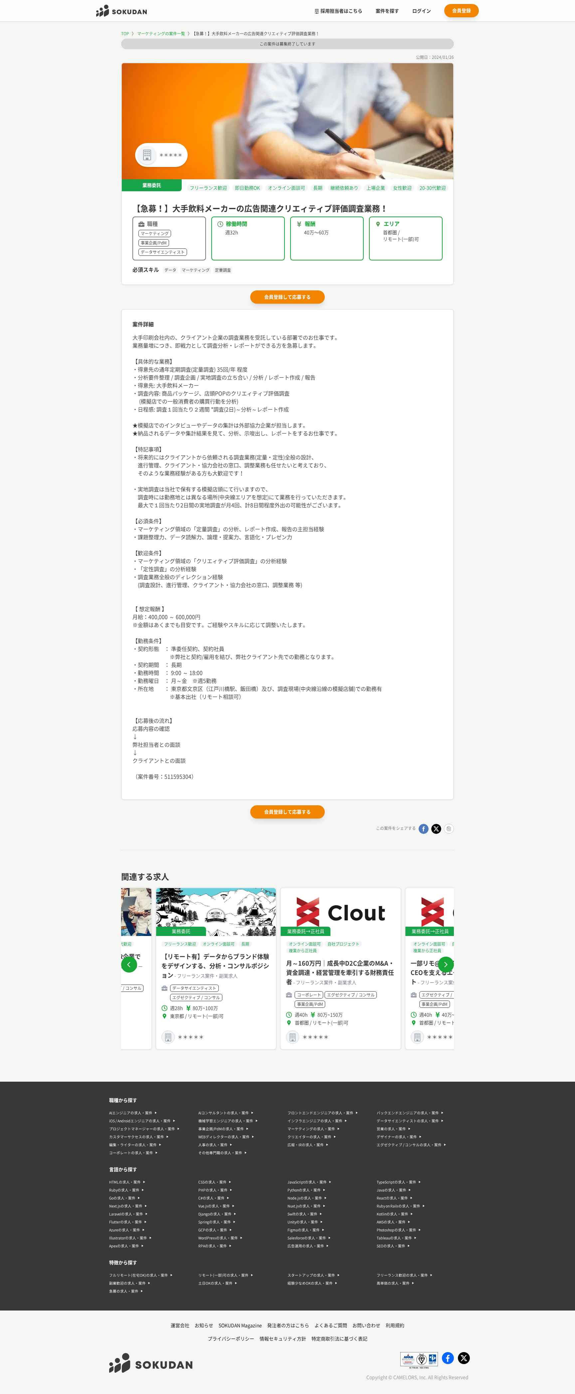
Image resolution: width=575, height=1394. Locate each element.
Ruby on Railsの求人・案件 (398, 1206)
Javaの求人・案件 (391, 1190)
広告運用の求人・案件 (306, 1246)
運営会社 (180, 1325)
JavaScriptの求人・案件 (307, 1182)
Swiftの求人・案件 (302, 1214)
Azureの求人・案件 (124, 1230)
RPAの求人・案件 (212, 1246)
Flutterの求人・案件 (125, 1222)
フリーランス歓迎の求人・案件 (402, 1275)
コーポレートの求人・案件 (131, 1153)
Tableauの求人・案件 (394, 1238)
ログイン (421, 11)
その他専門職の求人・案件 (220, 1153)
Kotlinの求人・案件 (392, 1214)
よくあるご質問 (330, 1325)
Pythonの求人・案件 (304, 1190)
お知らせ (204, 1325)
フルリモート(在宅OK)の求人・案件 (138, 1275)
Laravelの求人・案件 (126, 1214)
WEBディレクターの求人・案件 (224, 1137)
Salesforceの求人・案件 (307, 1238)
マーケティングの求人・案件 (311, 1129)
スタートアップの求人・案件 (311, 1275)
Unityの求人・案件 (303, 1222)
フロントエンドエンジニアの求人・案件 (320, 1113)
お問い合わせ (366, 1325)
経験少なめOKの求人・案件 (310, 1283)
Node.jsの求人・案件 (305, 1198)
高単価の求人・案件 (393, 1283)
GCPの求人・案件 (212, 1230)
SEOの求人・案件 (391, 1246)
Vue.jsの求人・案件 (214, 1206)
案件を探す (387, 11)
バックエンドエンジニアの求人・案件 (408, 1113)
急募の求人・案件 (123, 1291)
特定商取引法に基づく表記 (339, 1338)
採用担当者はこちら (341, 11)
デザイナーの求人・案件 (397, 1137)
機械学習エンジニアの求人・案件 (225, 1121)
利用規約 (395, 1325)
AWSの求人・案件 (391, 1222)
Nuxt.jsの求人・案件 (304, 1206)
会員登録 (461, 10)
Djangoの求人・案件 (215, 1214)
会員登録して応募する (287, 297)
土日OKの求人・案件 (215, 1283)
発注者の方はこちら (288, 1325)
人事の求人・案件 (213, 1145)
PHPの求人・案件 (213, 1190)
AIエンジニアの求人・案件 (130, 1113)
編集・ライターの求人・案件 (133, 1145)
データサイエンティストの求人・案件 (408, 1121)
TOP (125, 34)
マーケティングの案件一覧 (161, 34)
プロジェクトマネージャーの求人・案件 (142, 1129)
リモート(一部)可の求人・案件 (223, 1275)
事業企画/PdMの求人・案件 (221, 1129)
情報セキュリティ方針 (283, 1338)
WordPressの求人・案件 (218, 1238)
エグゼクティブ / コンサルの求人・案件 (409, 1145)
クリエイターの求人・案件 (309, 1137)
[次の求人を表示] (446, 965)
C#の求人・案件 (211, 1198)
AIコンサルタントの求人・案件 (223, 1113)
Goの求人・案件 (122, 1198)
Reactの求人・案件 (392, 1198)
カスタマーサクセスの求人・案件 (136, 1137)
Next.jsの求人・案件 (125, 1206)
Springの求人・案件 (214, 1222)
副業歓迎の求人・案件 (127, 1283)
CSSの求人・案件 (212, 1182)
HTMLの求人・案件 (125, 1182)
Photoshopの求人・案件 (396, 1230)
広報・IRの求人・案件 (306, 1145)
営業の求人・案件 (391, 1129)
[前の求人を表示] (129, 965)
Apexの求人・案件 (124, 1246)
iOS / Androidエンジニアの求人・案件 (140, 1121)
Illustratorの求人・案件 (128, 1238)
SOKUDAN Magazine (240, 1325)
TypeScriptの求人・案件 (396, 1182)
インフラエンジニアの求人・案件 (315, 1121)
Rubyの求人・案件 (124, 1190)
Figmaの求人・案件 (304, 1230)
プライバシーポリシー (231, 1338)
